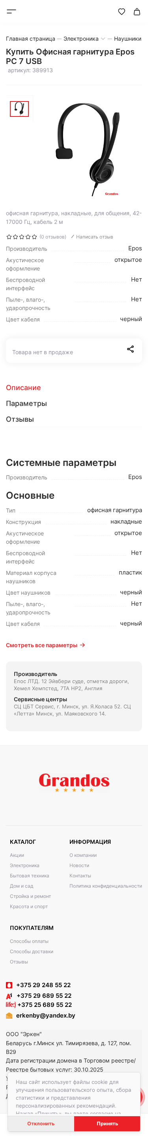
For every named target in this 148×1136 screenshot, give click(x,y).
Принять (107, 1124)
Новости (79, 865)
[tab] (74, 388)
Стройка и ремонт (30, 896)
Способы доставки (31, 951)
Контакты (80, 876)
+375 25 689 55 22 (44, 1004)
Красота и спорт (29, 906)
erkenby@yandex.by (45, 1015)
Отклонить (40, 1124)
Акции (17, 855)
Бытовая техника (29, 876)
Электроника (24, 865)
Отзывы (19, 962)
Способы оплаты (29, 941)
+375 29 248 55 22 (43, 985)
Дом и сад (21, 886)
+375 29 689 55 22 (41, 995)
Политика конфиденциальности (105, 886)
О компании (83, 855)
